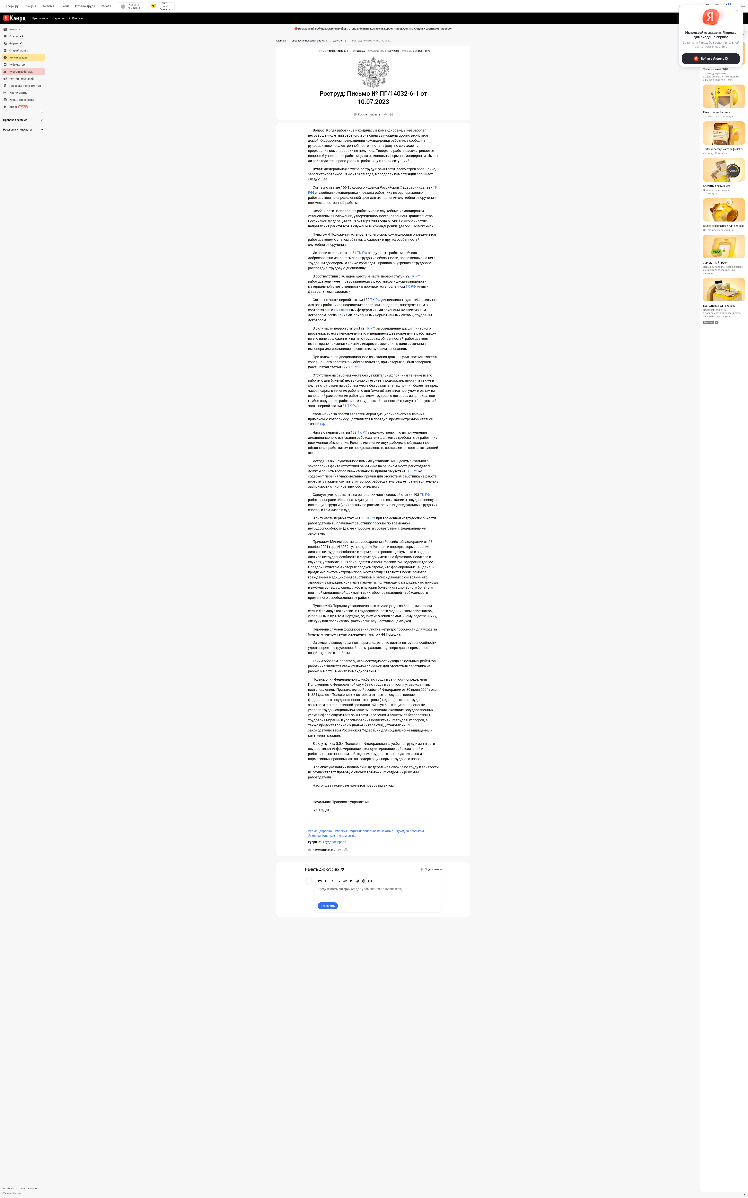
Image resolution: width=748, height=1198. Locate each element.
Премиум (38, 18)
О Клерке (76, 18)
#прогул (341, 831)
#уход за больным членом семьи (332, 836)
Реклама (33, 1188)
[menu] (25, 68)
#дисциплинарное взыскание (371, 831)
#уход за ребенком (410, 831)
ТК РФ (362, 253)
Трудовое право (334, 842)
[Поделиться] (385, 114)
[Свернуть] (743, 1194)
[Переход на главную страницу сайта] (14, 18)
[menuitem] (23, 29)
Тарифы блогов (12, 1193)
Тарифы (59, 18)
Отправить (328, 905)
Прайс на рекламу (14, 1188)
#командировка (320, 831)
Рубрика (314, 842)
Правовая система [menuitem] (15, 120)
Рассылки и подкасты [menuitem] (17, 129)
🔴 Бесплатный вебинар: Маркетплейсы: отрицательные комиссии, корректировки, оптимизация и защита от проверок (373, 28)
